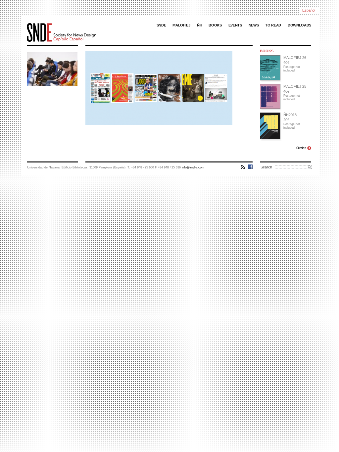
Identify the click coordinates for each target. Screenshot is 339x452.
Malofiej (181, 25)
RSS (243, 166)
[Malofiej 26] (270, 67)
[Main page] (78, 32)
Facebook (250, 166)
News (254, 25)
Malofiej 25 (294, 86)
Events (235, 25)
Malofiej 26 (294, 58)
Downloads (299, 25)
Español (308, 10)
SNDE (161, 25)
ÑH (199, 25)
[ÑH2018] (270, 126)
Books (215, 25)
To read (273, 25)
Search (266, 167)
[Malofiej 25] (270, 96)
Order (301, 148)
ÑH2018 (290, 115)
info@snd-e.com (193, 167)
